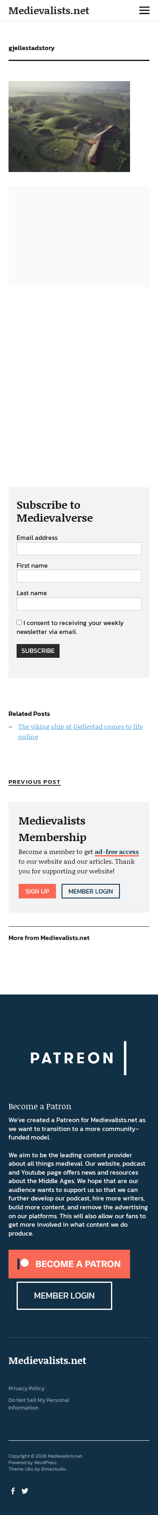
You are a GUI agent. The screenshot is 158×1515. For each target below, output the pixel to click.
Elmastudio (53, 1469)
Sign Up (37, 891)
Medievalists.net (49, 10)
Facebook (14, 1490)
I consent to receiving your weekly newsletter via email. (70, 627)
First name (32, 565)
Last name (32, 593)
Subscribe (38, 650)
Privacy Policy (27, 1388)
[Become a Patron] (69, 1276)
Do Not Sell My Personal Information (39, 1404)
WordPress (45, 1462)
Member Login (90, 891)
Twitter (26, 1490)
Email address (37, 537)
